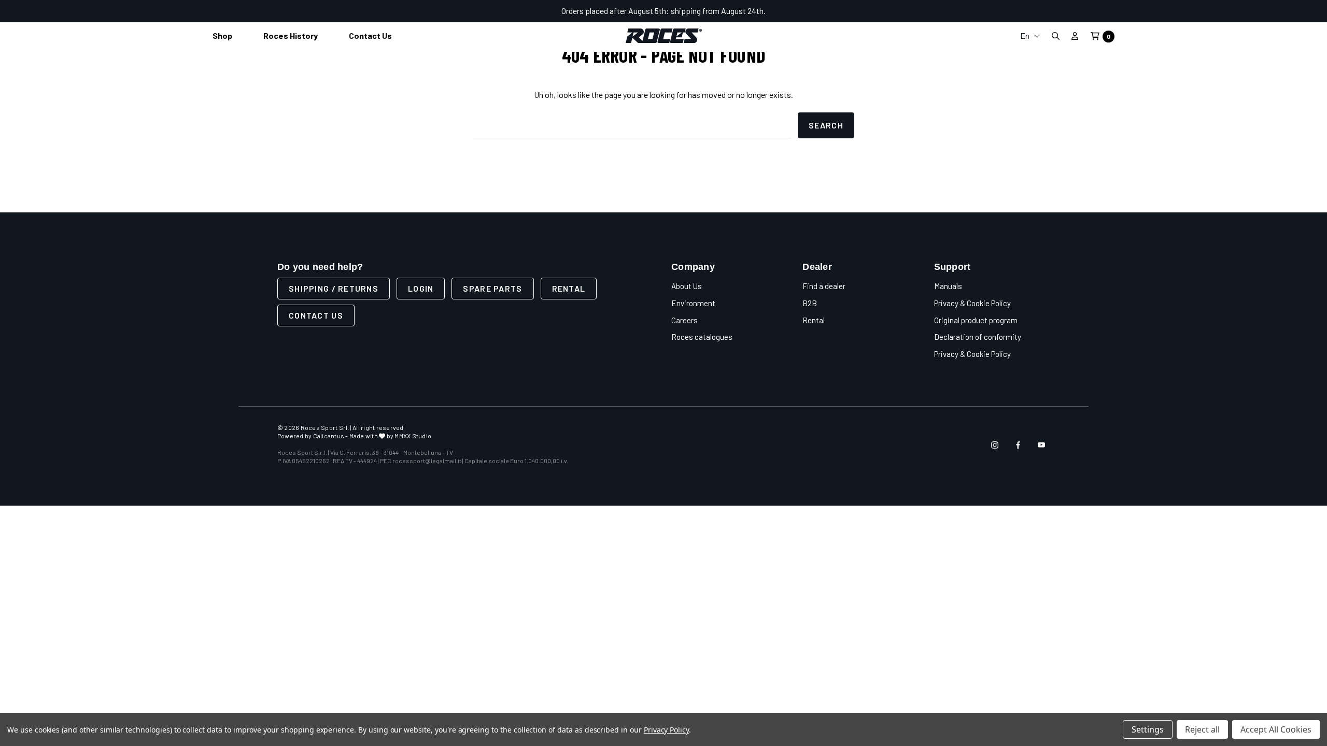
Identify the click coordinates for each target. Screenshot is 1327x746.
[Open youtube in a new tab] (1041, 445)
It (1030, 56)
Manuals (948, 286)
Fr (1030, 73)
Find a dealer (823, 286)
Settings (1148, 729)
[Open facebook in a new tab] (1018, 445)
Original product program (976, 320)
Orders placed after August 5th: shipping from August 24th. (663, 11)
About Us (686, 286)
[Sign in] (1074, 35)
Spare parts (492, 288)
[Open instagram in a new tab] (994, 445)
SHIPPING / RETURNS (333, 288)
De (1030, 89)
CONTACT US (316, 315)
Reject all (1202, 729)
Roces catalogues (701, 336)
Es (1030, 106)
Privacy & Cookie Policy (972, 303)
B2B (809, 303)
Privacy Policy (666, 730)
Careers (684, 320)
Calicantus (328, 435)
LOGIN (420, 288)
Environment (693, 303)
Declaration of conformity (977, 336)
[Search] (1055, 36)
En (1025, 35)
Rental (569, 288)
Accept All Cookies (1275, 729)
